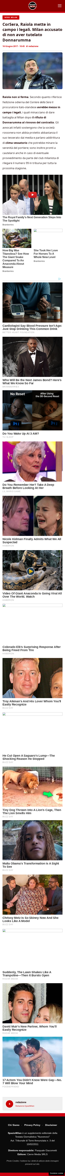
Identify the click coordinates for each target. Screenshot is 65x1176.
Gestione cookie (56, 1173)
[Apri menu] (60, 6)
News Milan (10, 17)
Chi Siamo (14, 1125)
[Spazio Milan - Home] (32, 6)
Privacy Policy (32, 1125)
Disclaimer (51, 1125)
